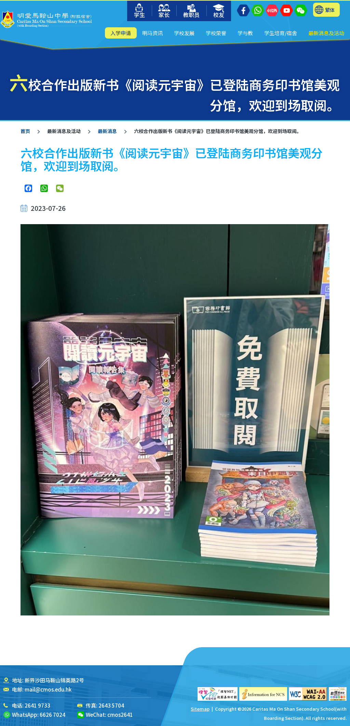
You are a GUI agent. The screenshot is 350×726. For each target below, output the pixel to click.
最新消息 (107, 131)
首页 (25, 131)
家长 (164, 15)
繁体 (330, 9)
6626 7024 (52, 714)
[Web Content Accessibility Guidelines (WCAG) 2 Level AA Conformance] (308, 694)
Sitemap (200, 709)
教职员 (191, 15)
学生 (139, 15)
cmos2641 (120, 714)
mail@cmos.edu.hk (48, 689)
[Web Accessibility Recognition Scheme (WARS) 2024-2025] (338, 694)
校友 (218, 15)
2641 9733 (37, 705)
